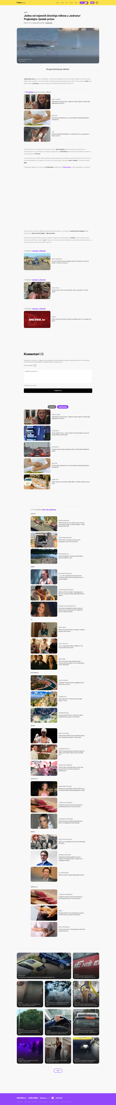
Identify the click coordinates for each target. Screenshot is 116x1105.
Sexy (76, 2)
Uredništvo (20, 1101)
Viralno (58, 2)
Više (58, 1071)
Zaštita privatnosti (54, 1101)
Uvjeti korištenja (43, 1101)
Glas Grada (66, 167)
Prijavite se (58, 390)
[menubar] (97, 2)
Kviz (66, 2)
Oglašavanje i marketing (31, 1101)
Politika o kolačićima (66, 1101)
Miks (62, 2)
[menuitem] (97, 2)
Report (71, 2)
